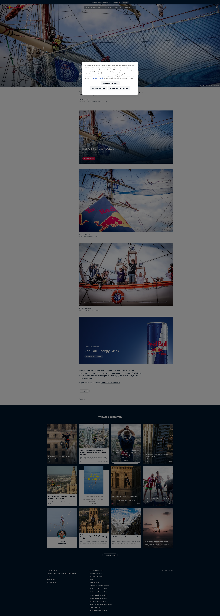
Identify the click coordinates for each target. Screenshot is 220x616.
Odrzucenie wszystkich (98, 88)
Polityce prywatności (97, 78)
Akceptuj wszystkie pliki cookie (119, 88)
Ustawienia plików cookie (110, 83)
